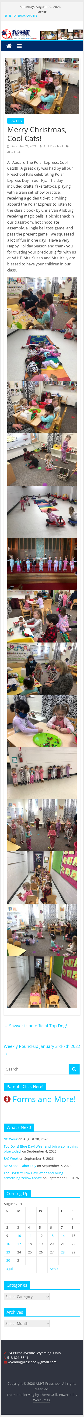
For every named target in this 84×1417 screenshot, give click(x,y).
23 (8, 1252)
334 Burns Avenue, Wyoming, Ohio (33, 1353)
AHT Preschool (53, 146)
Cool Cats (16, 121)
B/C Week (11, 1158)
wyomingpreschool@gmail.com (31, 1362)
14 (63, 1235)
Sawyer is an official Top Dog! (35, 1025)
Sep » (54, 1269)
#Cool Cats (14, 152)
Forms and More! (43, 1099)
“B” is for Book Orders (20, 17)
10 (19, 1235)
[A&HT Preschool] (9, 46)
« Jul (9, 1269)
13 (52, 1235)
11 (30, 1235)
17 (19, 1244)
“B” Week (11, 1139)
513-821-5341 (17, 1357)
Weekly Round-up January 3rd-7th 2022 (42, 1049)
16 (8, 1244)
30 (8, 1260)
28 (63, 1252)
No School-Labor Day (20, 1166)
